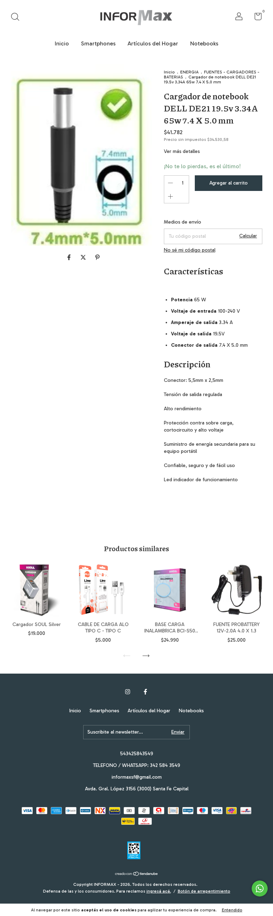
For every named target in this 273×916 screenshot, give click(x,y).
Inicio (62, 43)
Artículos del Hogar (153, 43)
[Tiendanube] (136, 874)
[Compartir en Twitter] (83, 257)
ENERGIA (189, 72)
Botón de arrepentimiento (204, 891)
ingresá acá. (158, 891)
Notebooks (204, 43)
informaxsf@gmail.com (137, 777)
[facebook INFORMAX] (145, 692)
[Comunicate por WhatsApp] (260, 888)
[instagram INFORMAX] (127, 692)
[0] (255, 17)
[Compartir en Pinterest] (97, 257)
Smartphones (98, 43)
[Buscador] (18, 17)
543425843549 (136, 754)
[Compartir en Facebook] (69, 257)
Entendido (232, 909)
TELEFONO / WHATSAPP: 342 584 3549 (136, 765)
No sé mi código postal (189, 250)
